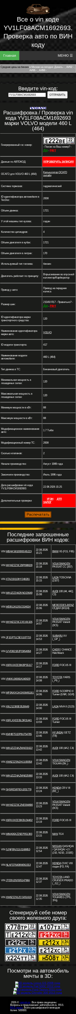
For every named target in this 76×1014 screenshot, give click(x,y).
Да (45, 150)
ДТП (59, 498)
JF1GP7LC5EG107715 (18, 637)
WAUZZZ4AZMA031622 (19, 748)
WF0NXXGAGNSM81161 (20, 692)
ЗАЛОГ (47, 502)
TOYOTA (57, 677)
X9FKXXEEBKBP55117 (19, 665)
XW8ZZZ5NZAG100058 (19, 761)
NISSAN (57, 846)
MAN (55, 834)
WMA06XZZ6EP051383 (19, 834)
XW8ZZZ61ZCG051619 (19, 897)
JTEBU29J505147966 (18, 880)
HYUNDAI (57, 732)
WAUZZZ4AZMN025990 (19, 775)
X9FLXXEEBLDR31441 (19, 720)
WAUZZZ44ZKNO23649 (19, 592)
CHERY (56, 649)
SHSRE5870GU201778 (18, 789)
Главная (9, 56)
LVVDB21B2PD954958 (18, 651)
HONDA (56, 787)
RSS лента (16, 1007)
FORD (55, 665)
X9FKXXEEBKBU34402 (19, 820)
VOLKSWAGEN (61, 563)
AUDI (55, 591)
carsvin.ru (25, 1002)
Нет (53, 150)
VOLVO (47, 332)
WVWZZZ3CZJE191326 (19, 621)
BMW (55, 551)
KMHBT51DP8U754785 (19, 734)
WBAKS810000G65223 (19, 551)
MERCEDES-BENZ (63, 605)
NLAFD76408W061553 (18, 864)
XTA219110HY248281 (18, 579)
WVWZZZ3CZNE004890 (19, 804)
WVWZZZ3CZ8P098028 (19, 565)
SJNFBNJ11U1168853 (18, 849)
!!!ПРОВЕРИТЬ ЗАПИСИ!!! (58, 161)
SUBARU (57, 635)
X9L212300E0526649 (17, 706)
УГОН (50, 498)
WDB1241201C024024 (18, 606)
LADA (55, 577)
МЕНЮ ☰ (65, 56)
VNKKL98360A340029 (18, 678)
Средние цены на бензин (15, 67)
